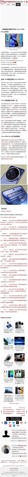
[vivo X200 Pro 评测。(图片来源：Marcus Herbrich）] (14, 40)
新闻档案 (23, 460)
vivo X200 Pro (22, 67)
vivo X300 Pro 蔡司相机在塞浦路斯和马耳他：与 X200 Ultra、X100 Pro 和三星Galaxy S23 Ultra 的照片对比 (14, 222)
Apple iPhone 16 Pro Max (18, 109)
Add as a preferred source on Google (15, 418)
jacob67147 (23, 440)
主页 (8, 4)
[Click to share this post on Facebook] (5, 422)
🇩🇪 (15, 62)
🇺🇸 (13, 62)
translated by (13, 60)
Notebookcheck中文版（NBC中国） (9, 460)
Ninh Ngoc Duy (22, 445)
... (26, 4)
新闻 (18, 4)
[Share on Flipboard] (10, 425)
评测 (13, 4)
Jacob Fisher (15, 432)
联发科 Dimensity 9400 (11, 140)
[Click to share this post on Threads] (9, 422)
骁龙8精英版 (4, 144)
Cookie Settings (14, 468)
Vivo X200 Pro (4, 217)
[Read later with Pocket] (25, 422)
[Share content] (2, 423)
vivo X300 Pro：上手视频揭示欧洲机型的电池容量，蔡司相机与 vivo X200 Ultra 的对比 (14, 229)
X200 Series (12, 217)
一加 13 (13, 144)
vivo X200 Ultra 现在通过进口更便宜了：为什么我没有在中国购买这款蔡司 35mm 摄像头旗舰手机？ (14, 265)
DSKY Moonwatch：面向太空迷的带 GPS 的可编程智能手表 (8, 411)
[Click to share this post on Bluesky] (13, 422)
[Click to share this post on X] (17, 422)
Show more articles (14, 403)
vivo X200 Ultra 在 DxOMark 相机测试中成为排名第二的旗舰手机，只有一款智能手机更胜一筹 (14, 245)
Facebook (24, 456)
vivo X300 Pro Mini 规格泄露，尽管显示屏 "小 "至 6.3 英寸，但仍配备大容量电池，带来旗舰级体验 (14, 291)
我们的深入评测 (8, 159)
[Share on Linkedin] (14, 425)
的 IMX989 (22, 106)
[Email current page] (18, 425)
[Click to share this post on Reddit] (21, 422)
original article (22, 430)
